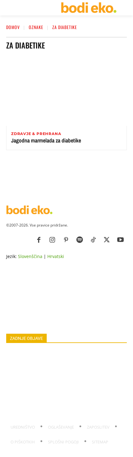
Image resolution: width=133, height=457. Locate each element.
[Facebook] (38, 240)
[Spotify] (79, 240)
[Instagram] (52, 240)
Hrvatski (55, 256)
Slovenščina (30, 256)
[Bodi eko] (89, 8)
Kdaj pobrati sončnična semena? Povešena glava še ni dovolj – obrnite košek (62, 410)
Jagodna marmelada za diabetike (46, 140)
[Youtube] (120, 240)
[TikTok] (93, 240)
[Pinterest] (65, 240)
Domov (13, 27)
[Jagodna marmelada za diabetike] (66, 91)
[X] (106, 240)
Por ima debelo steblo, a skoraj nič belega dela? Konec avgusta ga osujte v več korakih (62, 397)
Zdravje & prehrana (36, 134)
